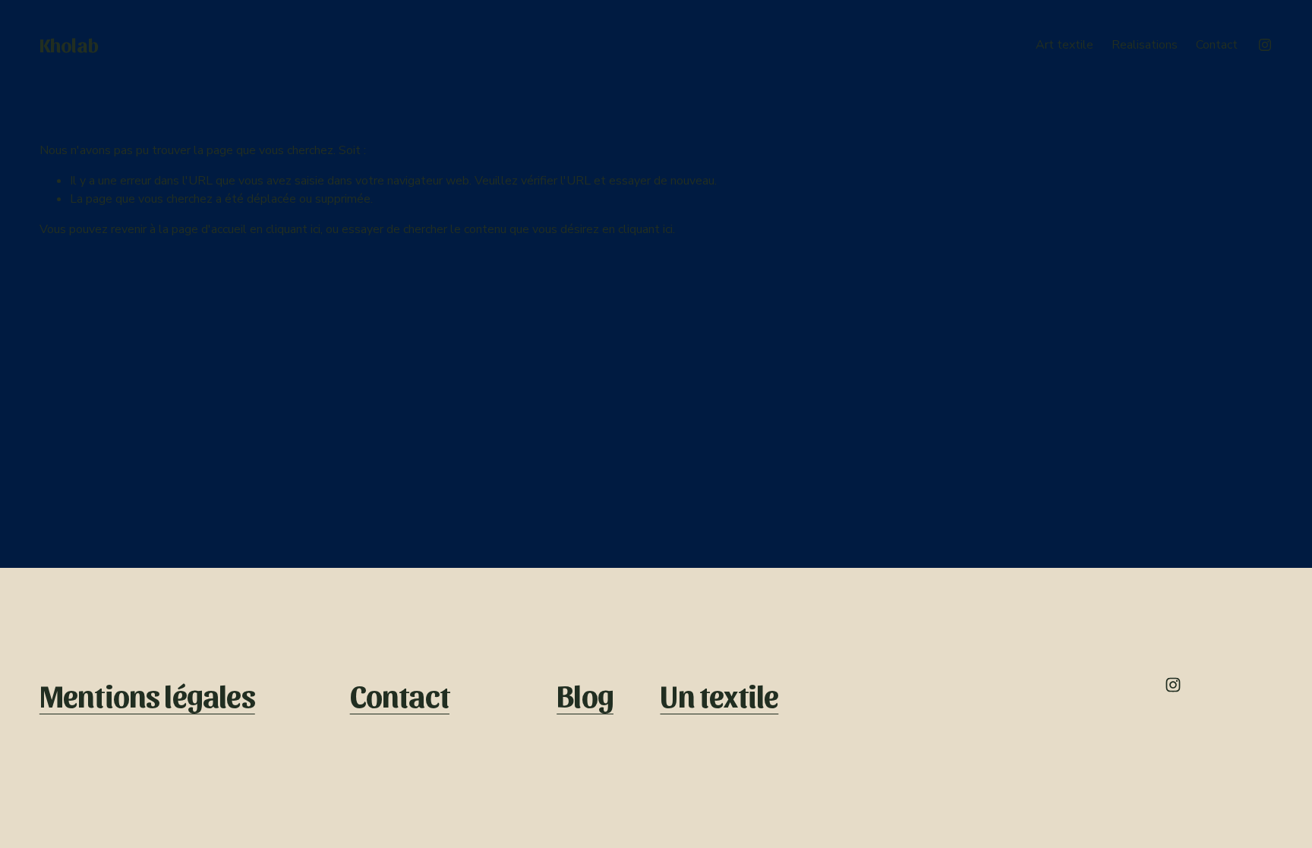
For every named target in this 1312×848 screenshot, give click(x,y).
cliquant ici (293, 229)
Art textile (1064, 44)
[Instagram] (1265, 44)
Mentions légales (147, 695)
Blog (585, 695)
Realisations (1145, 44)
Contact (1217, 44)
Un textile (719, 695)
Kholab (69, 44)
